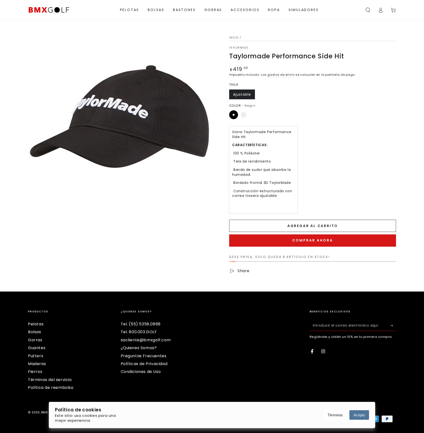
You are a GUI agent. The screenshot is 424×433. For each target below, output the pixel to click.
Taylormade (238, 48)
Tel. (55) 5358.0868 (141, 324)
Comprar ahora (312, 240)
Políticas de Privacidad (144, 364)
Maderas (37, 364)
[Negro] (233, 114)
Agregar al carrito (312, 225)
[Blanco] (243, 114)
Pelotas (35, 324)
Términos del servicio (50, 379)
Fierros (35, 371)
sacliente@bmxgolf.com (146, 340)
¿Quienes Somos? (139, 348)
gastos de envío (281, 75)
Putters (35, 356)
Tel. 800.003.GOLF (139, 332)
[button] (367, 10)
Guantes (36, 348)
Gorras (35, 340)
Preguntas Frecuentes (144, 356)
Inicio (234, 37)
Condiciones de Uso (141, 371)
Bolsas (34, 332)
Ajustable (242, 94)
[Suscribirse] (393, 325)
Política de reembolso (51, 387)
